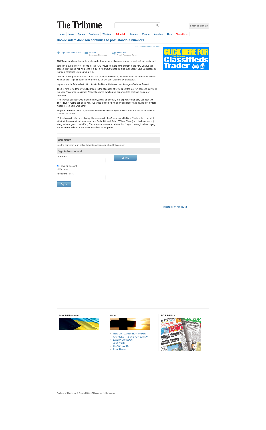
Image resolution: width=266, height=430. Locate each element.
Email (119, 55)
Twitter (134, 55)
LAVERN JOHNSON (123, 339)
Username (62, 156)
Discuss (92, 52)
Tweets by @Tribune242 (175, 206)
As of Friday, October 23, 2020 (147, 46)
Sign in (64, 184)
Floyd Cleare (119, 348)
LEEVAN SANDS (121, 345)
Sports (81, 34)
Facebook (127, 55)
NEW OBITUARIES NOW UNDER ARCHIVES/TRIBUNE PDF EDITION (130, 335)
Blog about (102, 55)
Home (62, 34)
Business (94, 34)
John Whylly (119, 342)
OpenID (125, 157)
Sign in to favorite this (71, 52)
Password (65, 173)
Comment (93, 55)
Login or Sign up (199, 25)
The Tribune (80, 25)
